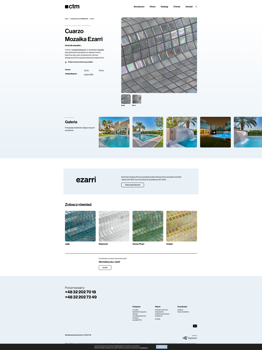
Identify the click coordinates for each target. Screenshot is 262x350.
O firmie (176, 6)
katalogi (180, 310)
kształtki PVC (137, 320)
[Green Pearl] (148, 226)
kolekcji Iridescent (79, 50)
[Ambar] (181, 226)
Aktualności (139, 6)
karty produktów (183, 312)
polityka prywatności (162, 314)
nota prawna (159, 312)
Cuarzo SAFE (88, 74)
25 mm (86, 70)
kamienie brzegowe (139, 312)
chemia (135, 314)
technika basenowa (139, 316)
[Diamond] (114, 226)
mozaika (101, 50)
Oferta (152, 6)
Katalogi (164, 6)
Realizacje (69, 117)
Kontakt (189, 6)
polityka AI (158, 316)
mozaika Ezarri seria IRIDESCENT (79, 19)
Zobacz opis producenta (132, 185)
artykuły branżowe (161, 310)
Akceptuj (161, 347)
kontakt (157, 319)
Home (66, 19)
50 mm (101, 70)
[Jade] (80, 226)
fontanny (136, 318)
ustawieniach (144, 348)
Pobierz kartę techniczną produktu (80, 62)
